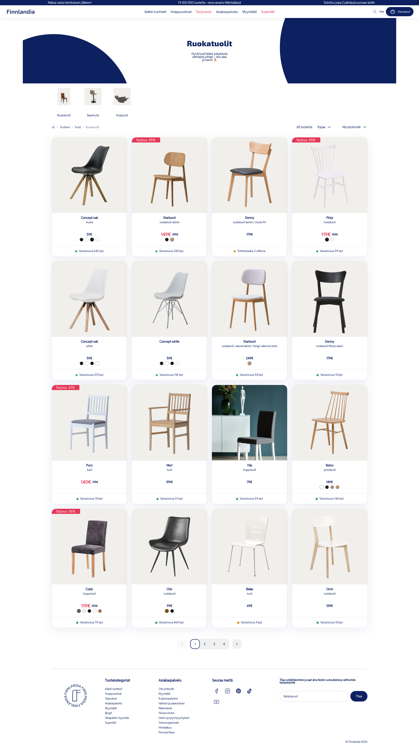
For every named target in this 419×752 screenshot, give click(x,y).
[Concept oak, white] (89, 299)
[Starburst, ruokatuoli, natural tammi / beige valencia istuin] (249, 299)
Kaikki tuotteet (156, 12)
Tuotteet (65, 127)
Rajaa (321, 127)
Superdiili (267, 12)
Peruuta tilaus (167, 732)
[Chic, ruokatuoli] (169, 546)
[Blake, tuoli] (249, 546)
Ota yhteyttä (166, 689)
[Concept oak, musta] (89, 175)
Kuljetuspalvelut (168, 698)
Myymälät (249, 12)
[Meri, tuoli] (169, 423)
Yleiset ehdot (166, 713)
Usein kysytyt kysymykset (174, 718)
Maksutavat (165, 708)
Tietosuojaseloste (169, 722)
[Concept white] (169, 299)
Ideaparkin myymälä (117, 718)
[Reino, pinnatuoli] (329, 423)
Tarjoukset (204, 12)
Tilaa (359, 696)
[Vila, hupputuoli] (249, 423)
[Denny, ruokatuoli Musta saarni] (329, 299)
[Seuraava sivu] (237, 644)
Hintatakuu (165, 727)
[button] (378, 11)
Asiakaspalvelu (227, 12)
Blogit (108, 713)
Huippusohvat (181, 12)
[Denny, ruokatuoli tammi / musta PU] (249, 175)
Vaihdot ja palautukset (171, 703)
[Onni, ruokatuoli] (329, 546)
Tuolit (78, 127)
